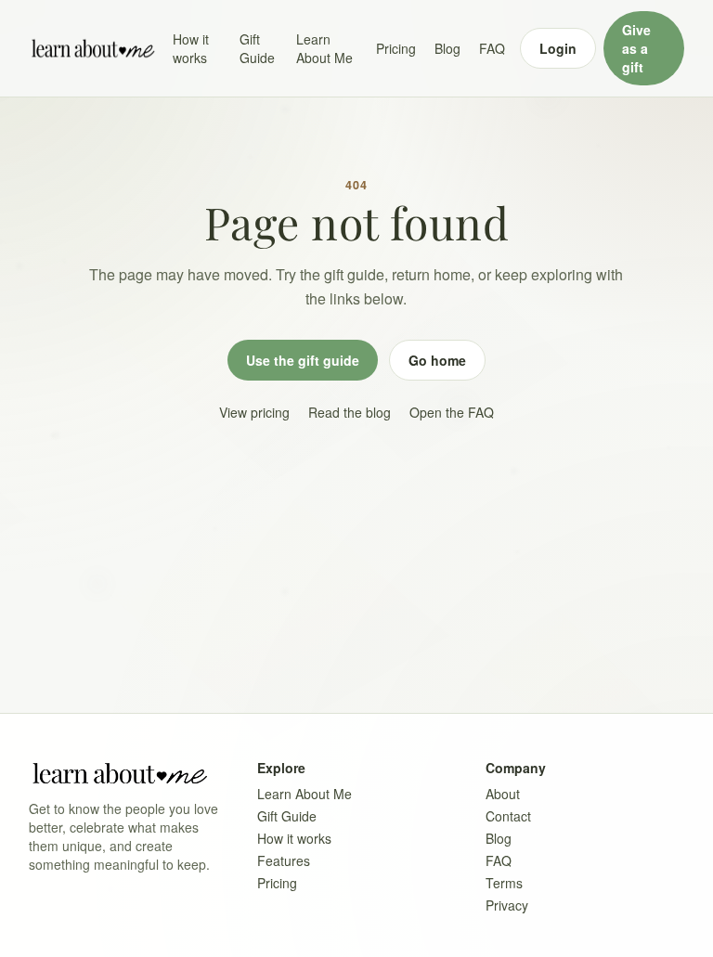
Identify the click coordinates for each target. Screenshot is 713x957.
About (503, 793)
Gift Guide (257, 48)
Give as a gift (636, 48)
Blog (447, 48)
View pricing (254, 412)
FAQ (492, 48)
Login (558, 48)
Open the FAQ (451, 412)
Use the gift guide (302, 360)
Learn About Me (324, 48)
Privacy (507, 905)
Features (283, 860)
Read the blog (349, 412)
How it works (191, 48)
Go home (437, 360)
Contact (508, 816)
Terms (504, 882)
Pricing (396, 48)
